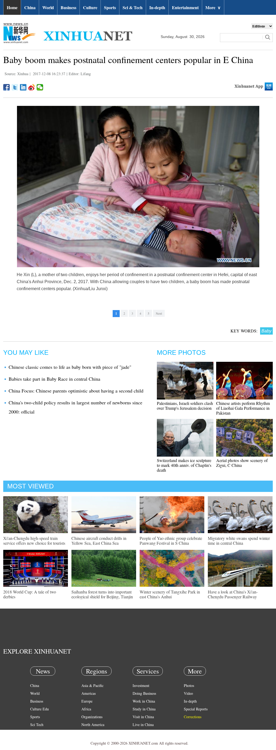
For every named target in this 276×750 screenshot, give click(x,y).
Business (68, 7)
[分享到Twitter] (15, 87)
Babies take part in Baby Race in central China (54, 379)
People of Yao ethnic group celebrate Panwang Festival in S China (171, 540)
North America (92, 724)
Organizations (91, 716)
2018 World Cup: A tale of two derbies (29, 594)
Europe (86, 701)
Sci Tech (36, 724)
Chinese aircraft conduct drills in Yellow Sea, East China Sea (98, 540)
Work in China (144, 701)
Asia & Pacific (92, 685)
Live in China (143, 724)
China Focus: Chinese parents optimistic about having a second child (76, 390)
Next (159, 313)
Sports (110, 7)
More (213, 7)
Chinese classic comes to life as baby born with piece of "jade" (70, 367)
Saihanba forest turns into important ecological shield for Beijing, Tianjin (102, 594)
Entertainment (185, 7)
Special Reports (196, 708)
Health (35, 732)
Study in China (144, 708)
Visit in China (143, 716)
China (30, 7)
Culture (90, 7)
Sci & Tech (133, 7)
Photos (189, 685)
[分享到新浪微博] (31, 87)
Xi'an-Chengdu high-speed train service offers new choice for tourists (34, 540)
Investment (141, 685)
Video (188, 693)
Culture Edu (39, 708)
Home (12, 7)
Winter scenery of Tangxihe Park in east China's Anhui (170, 594)
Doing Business (144, 693)
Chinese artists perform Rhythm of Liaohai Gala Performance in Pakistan (243, 408)
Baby (266, 331)
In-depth (157, 7)
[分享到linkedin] (23, 87)
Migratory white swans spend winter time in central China (239, 540)
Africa (86, 708)
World (48, 7)
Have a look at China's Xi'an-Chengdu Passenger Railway (233, 594)
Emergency (141, 732)
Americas (88, 693)
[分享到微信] (40, 87)
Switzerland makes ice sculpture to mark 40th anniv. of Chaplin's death (184, 465)
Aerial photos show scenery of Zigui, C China (242, 462)
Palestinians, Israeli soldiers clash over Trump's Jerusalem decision (185, 405)
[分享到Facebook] (6, 87)
